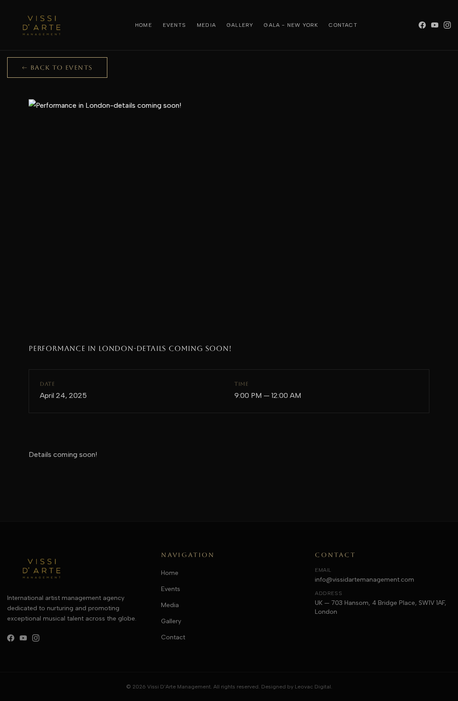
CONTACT (343, 25)
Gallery (171, 621)
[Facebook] (422, 25)
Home (169, 573)
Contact (173, 637)
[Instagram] (447, 25)
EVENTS (174, 25)
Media (170, 605)
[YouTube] (434, 25)
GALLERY (240, 25)
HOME (143, 25)
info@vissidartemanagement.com (364, 579)
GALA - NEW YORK (291, 25)
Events (170, 589)
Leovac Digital (313, 687)
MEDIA (206, 25)
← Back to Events (57, 67)
